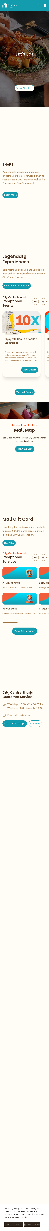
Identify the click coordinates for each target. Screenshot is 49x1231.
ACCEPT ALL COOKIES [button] (13, 1224)
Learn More (10, 195)
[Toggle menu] (45, 5)
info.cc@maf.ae (22, 715)
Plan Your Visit (24, 449)
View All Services (24, 631)
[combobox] (39, 5)
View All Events (24, 392)
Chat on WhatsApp (14, 723)
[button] (32, 1224)
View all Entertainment (16, 285)
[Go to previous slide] (35, 301)
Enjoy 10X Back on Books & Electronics (21, 340)
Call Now (35, 723)
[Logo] (10, 5)
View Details (29, 369)
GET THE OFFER (24, 88)
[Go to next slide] (43, 301)
